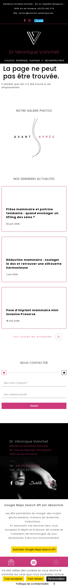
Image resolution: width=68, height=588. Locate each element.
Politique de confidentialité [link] (32, 584)
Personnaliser (56, 579)
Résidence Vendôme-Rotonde (28, 446)
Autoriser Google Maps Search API (34, 549)
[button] (34, 562)
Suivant (34, 405)
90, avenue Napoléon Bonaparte (30, 450)
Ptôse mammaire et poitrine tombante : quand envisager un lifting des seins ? (32, 213)
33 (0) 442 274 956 (28, 465)
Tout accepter (13, 579)
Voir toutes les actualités (32, 336)
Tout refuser (35, 579)
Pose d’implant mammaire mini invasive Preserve (32, 312)
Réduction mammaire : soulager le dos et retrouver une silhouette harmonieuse (34, 264)
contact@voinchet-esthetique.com (36, 13)
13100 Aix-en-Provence (23, 454)
